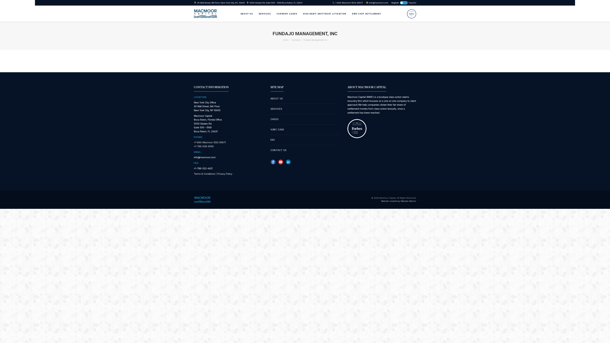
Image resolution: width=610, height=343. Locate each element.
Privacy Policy (224, 173)
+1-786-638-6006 (204, 146)
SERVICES (276, 109)
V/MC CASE (277, 129)
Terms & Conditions (204, 173)
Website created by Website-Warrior (398, 201)
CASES (274, 119)
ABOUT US (277, 98)
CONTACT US (279, 150)
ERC (273, 140)
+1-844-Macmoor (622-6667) (210, 142)
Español (412, 3)
